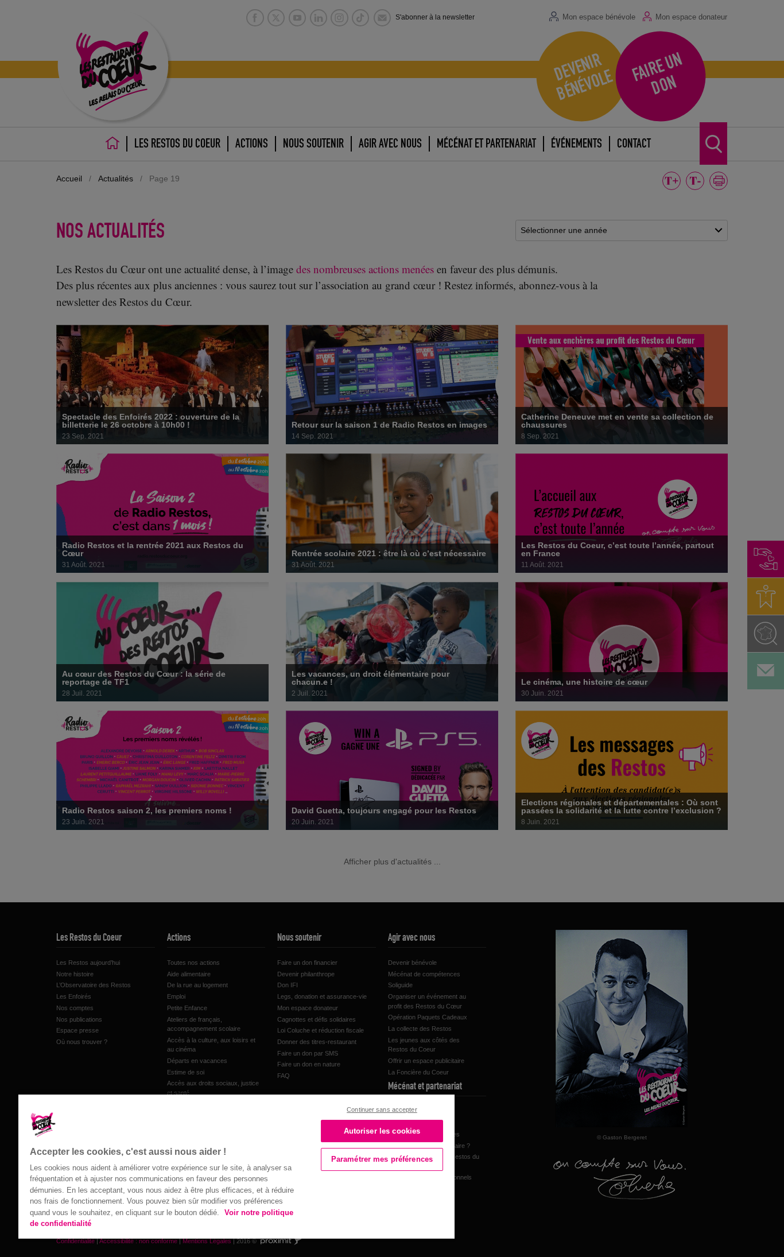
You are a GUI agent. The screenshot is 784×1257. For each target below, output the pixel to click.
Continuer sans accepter (382, 1109)
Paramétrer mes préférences (382, 1159)
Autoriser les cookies (382, 1131)
